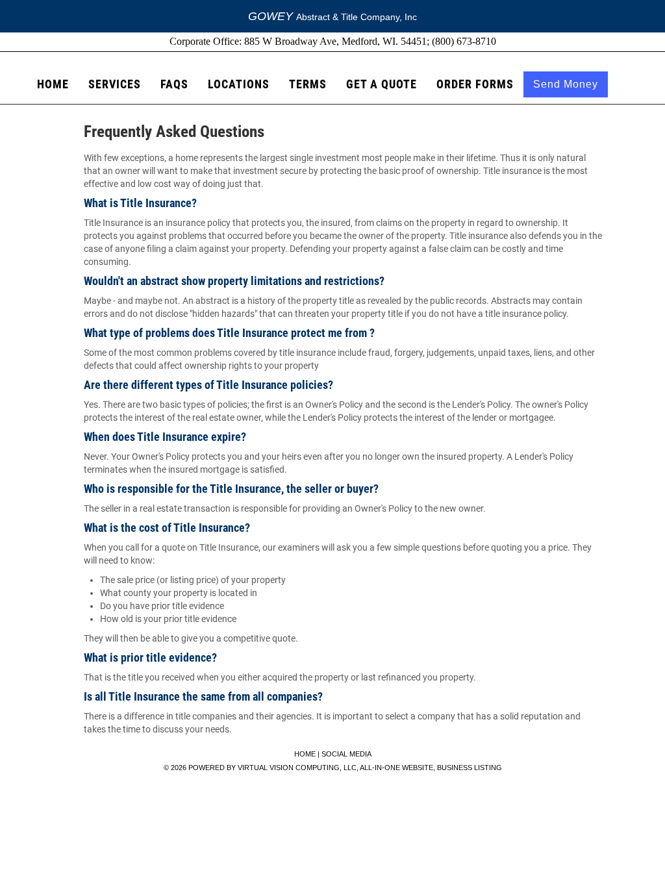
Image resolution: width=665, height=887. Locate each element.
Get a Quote (381, 84)
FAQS (174, 84)
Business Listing (469, 767)
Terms (308, 84)
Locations (239, 84)
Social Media (346, 754)
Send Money (565, 84)
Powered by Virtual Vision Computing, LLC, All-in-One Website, (311, 767)
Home (53, 84)
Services (114, 84)
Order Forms (475, 84)
